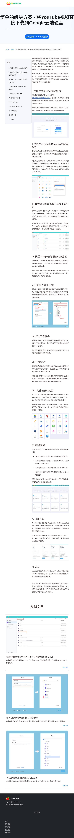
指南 (12, 49)
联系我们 (7, 827)
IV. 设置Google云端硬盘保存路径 (17, 88)
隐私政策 (7, 832)
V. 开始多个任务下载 (16, 93)
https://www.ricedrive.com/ (41, 98)
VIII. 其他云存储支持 (15, 106)
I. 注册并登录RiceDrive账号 (18, 68)
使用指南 (37, 812)
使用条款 (7, 830)
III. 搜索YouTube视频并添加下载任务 (18, 81)
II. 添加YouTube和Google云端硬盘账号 (18, 74)
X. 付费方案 (13, 115)
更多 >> (65, 667)
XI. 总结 (11, 119)
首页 (7, 49)
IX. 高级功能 (13, 111)
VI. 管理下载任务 (14, 98)
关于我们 (7, 824)
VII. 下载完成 (13, 102)
